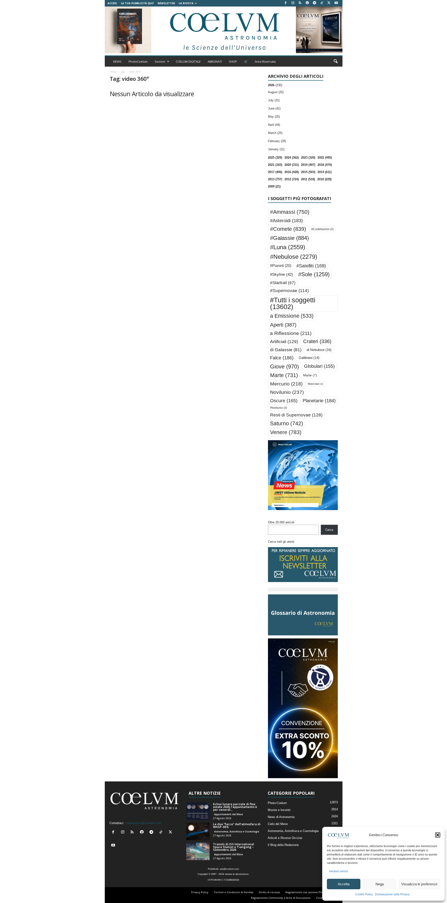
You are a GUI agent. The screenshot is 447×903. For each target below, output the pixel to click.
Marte (284, 375)
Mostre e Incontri (279, 810)
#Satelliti (311, 265)
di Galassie (285, 349)
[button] (437, 835)
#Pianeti (280, 266)
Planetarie (319, 400)
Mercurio (286, 383)
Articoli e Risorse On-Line (285, 838)
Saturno (286, 423)
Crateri (317, 341)
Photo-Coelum (277, 803)
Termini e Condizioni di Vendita (233, 892)
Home (113, 71)
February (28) (277, 141)
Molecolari (315, 383)
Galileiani (309, 358)
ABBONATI (215, 61)
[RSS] (300, 3)
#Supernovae (289, 290)
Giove (284, 366)
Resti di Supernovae (296, 414)
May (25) (274, 116)
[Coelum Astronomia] (223, 30)
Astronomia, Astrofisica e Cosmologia (236, 831)
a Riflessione (291, 333)
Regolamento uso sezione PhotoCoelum (310, 892)
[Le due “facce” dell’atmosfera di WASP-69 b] (198, 831)
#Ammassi (289, 212)
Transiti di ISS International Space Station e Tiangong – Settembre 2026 (233, 847)
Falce (282, 357)
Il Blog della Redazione (283, 845)
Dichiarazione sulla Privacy (392, 894)
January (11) (276, 149)
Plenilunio (278, 407)
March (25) (275, 133)
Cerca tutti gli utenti (281, 541)
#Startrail (282, 282)
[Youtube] (336, 3)
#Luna (287, 247)
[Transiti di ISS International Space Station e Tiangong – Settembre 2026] (198, 851)
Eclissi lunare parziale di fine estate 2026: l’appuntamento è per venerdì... (235, 807)
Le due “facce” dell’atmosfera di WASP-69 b (237, 825)
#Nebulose (293, 256)
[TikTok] (322, 3)
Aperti (283, 325)
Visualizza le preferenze (419, 884)
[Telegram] (314, 3)
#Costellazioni (322, 229)
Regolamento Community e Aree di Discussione (281, 898)
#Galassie (289, 238)
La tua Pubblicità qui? (137, 3)
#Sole (314, 274)
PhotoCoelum (138, 61)
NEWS (117, 61)
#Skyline (281, 274)
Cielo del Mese (278, 824)
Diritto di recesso (269, 892)
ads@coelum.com (229, 869)
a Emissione (292, 316)
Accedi (112, 3)
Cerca (329, 530)
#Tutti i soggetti (292, 303)
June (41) (274, 108)
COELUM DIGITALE (188, 61)
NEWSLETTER (166, 3)
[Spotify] (307, 3)
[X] (329, 3)
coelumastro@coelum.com (143, 823)
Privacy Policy (199, 892)
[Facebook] (285, 3)
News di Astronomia (281, 817)
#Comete (288, 229)
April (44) (274, 124)
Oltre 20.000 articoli (281, 522)
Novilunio (287, 392)
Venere (285, 432)
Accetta (343, 884)
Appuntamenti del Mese (228, 814)
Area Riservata (265, 61)
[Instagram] (293, 3)
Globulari (319, 366)
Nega (380, 884)
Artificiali (284, 341)
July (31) (274, 100)
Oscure (284, 400)
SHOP (233, 61)
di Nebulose (319, 350)
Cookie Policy (364, 894)
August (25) (276, 92)
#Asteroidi (286, 220)
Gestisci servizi (338, 871)
